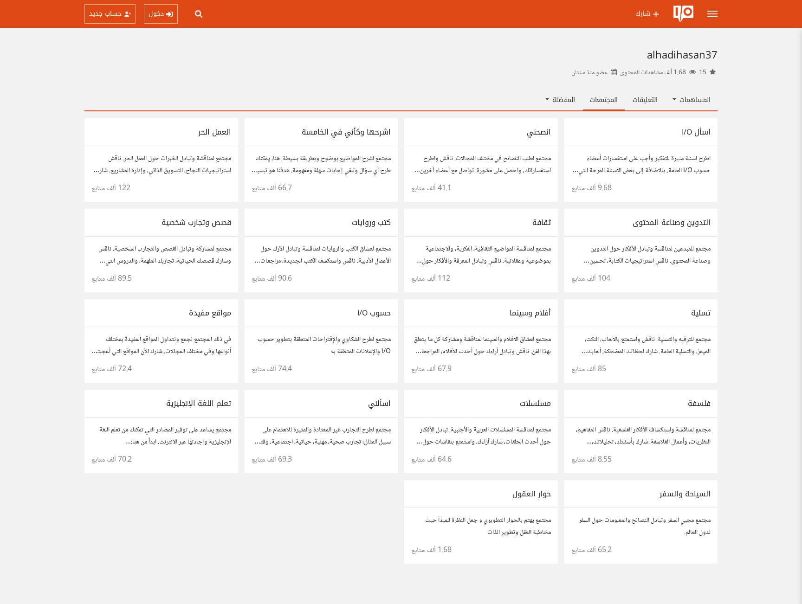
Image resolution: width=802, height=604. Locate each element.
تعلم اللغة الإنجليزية (198, 403)
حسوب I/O (374, 313)
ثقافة (541, 222)
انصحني (539, 132)
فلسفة (699, 403)
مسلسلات (535, 403)
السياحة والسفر (685, 494)
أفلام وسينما (530, 313)
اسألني (379, 403)
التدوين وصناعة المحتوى (672, 222)
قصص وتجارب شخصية (196, 222)
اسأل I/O (696, 132)
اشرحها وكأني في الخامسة (346, 132)
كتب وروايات (371, 222)
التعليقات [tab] (645, 100)
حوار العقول (531, 494)
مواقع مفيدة (210, 313)
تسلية (701, 313)
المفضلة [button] (562, 100)
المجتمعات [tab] (604, 100)
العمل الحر (214, 132)
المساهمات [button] (694, 100)
